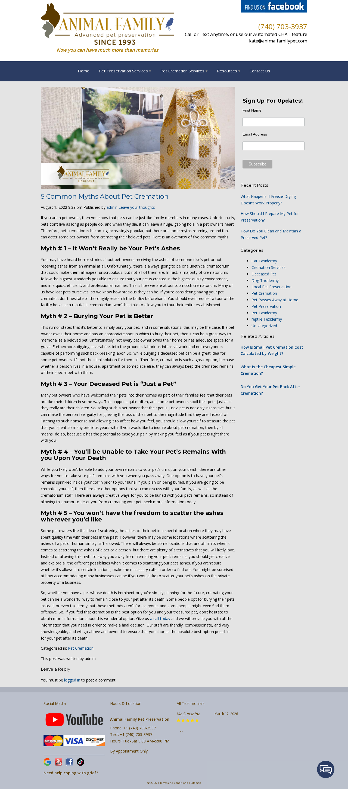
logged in (72, 680)
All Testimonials (190, 703)
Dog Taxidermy (265, 280)
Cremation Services (268, 267)
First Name (252, 110)
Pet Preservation (266, 306)
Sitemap (196, 783)
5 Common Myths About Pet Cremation (105, 196)
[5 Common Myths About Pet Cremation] (138, 185)
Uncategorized (264, 325)
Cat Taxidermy (264, 260)
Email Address (255, 134)
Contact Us (260, 70)
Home (83, 70)
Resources (227, 70)
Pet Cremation (81, 648)
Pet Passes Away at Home (274, 299)
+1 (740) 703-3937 (139, 727)
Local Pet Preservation (271, 286)
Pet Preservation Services (123, 70)
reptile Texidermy (266, 319)
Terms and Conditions (174, 783)
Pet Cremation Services (182, 70)
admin (112, 207)
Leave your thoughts (137, 207)
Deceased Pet (263, 274)
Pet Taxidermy (264, 312)
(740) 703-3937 (282, 26)
